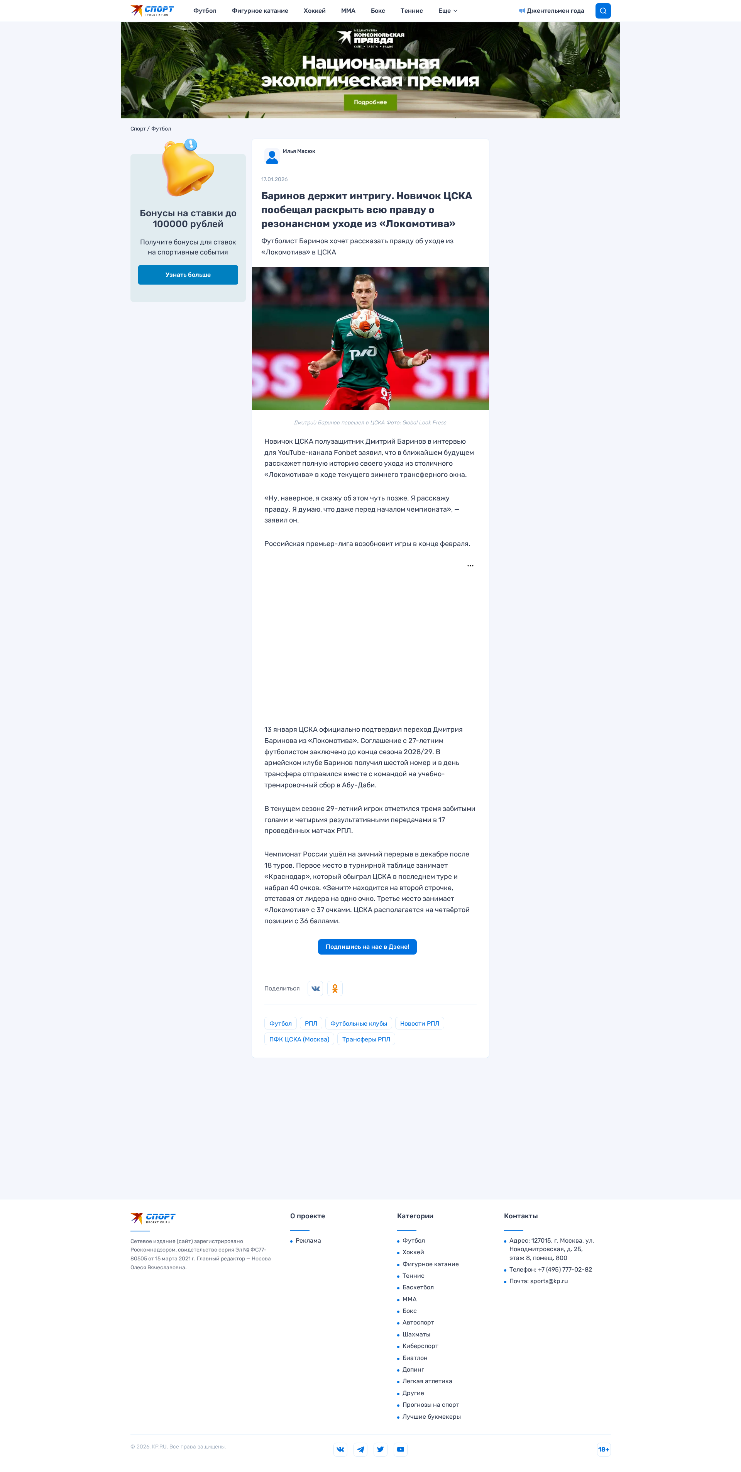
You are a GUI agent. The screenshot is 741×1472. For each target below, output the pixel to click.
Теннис (412, 10)
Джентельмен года (555, 10)
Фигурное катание (260, 10)
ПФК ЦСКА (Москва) (299, 1039)
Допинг (413, 1369)
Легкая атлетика (427, 1381)
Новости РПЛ (419, 1023)
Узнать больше (188, 274)
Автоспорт (418, 1322)
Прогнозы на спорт (431, 1404)
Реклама (308, 1240)
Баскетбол (418, 1287)
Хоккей (315, 10)
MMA (348, 10)
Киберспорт (420, 1346)
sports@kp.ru (549, 1281)
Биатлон (415, 1358)
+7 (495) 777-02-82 (565, 1269)
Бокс (378, 10)
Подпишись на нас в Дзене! (367, 946)
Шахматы (416, 1334)
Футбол (205, 10)
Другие (413, 1393)
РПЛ (311, 1023)
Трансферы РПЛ (366, 1039)
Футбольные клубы (358, 1023)
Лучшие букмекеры (432, 1416)
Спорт (138, 129)
